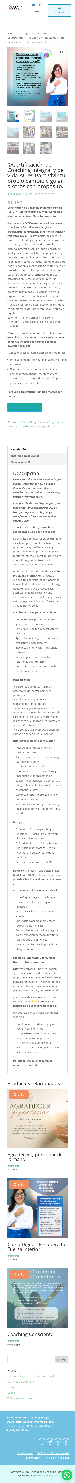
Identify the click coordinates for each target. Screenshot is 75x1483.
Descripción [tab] (18, 449)
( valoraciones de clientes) (38, 194)
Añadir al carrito (24, 407)
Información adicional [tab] (25, 455)
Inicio (10, 33)
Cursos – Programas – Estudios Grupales (32, 1376)
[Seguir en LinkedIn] (58, 1441)
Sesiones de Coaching (20, 1381)
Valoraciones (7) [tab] (21, 462)
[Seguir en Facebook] (42, 1441)
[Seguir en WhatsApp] (66, 1441)
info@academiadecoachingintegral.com (30, 1421)
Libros (11, 1387)
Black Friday (29, 422)
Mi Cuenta (59, 10)
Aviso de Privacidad (57, 1457)
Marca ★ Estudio (48, 1475)
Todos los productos (26, 33)
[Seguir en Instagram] (50, 1441)
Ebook (11, 1392)
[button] (61, 52)
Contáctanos (25, 1453)
